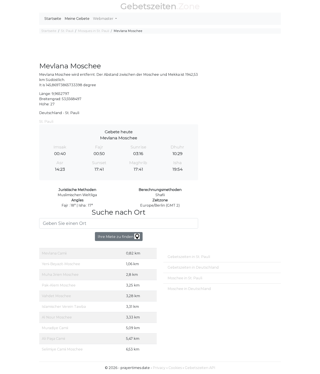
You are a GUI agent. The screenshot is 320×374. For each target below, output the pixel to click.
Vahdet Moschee (56, 296)
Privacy (159, 368)
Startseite (52, 19)
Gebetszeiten (148, 6)
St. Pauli (67, 31)
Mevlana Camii (54, 253)
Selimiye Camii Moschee (62, 349)
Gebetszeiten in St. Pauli (189, 257)
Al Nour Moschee (57, 317)
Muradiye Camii (55, 328)
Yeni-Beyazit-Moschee (61, 264)
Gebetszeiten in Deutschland (193, 267)
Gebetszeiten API (200, 368)
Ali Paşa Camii (53, 339)
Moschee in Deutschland (189, 289)
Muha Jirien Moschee (60, 275)
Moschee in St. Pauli (185, 278)
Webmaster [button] (103, 19)
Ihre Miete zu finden (116, 237)
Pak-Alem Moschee (59, 285)
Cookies (175, 368)
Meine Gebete (77, 19)
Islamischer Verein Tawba (64, 307)
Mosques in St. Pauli (93, 31)
